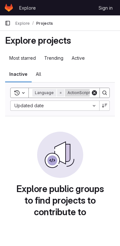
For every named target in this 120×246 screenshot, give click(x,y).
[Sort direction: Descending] (105, 106)
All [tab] (38, 74)
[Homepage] (9, 8)
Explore (27, 8)
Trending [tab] (53, 58)
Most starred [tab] (22, 58)
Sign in (106, 8)
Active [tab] (78, 58)
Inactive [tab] (18, 74)
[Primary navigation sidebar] (8, 23)
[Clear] (94, 93)
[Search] (105, 93)
